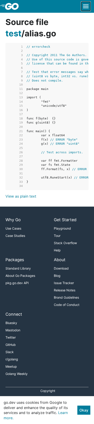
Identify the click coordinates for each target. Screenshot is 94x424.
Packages (14, 259)
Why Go (13, 219)
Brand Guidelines (66, 297)
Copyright (47, 391)
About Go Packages (20, 276)
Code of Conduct (66, 305)
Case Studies (15, 236)
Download (61, 268)
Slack (9, 352)
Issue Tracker (64, 283)
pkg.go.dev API (17, 283)
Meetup (11, 366)
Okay (83, 410)
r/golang (11, 359)
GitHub (10, 345)
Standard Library (18, 268)
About (59, 259)
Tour (57, 236)
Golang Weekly (16, 374)
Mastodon (12, 330)
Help (57, 250)
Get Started (65, 219)
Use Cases (13, 228)
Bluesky (11, 323)
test (13, 33)
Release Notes (64, 290)
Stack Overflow (65, 243)
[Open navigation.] (85, 6)
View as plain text (20, 196)
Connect (13, 314)
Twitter (10, 337)
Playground (62, 228)
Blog (57, 276)
